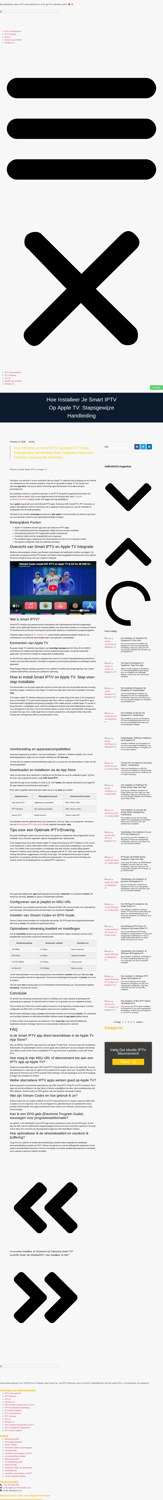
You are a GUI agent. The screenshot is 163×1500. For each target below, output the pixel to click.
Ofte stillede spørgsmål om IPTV (19, 1405)
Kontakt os (9, 42)
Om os (8, 37)
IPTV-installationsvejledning (17, 1407)
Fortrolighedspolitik (13, 1442)
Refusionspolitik (12, 1439)
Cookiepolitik (11, 1450)
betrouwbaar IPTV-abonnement (30, 824)
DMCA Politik (11, 1445)
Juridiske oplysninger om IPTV (18, 1453)
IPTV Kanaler (10, 34)
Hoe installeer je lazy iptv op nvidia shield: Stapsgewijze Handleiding (133, 812)
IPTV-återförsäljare (13, 1410)
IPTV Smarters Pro (40, 635)
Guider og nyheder (13, 40)
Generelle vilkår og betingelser (18, 1447)
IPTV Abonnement (13, 31)
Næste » (139, 1022)
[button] (81, 207)
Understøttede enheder (15, 1456)
